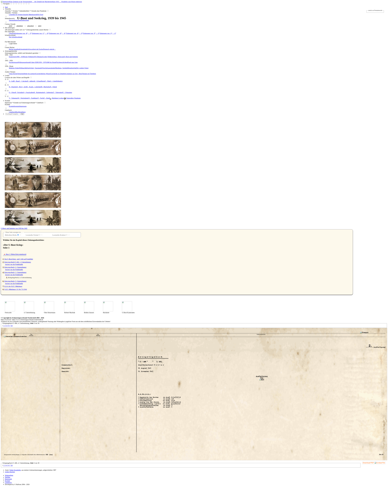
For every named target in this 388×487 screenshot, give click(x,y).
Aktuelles (8, 9)
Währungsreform (23, 62)
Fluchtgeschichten (61, 62)
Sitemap (11, 20)
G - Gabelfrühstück (56, 81)
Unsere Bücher (9, 47)
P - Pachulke (19, 92)
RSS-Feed (40, 14)
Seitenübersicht (10, 18)
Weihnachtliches (24, 68)
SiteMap (7, 477)
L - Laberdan (37, 87)
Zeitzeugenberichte (11, 51)
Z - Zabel (47, 98)
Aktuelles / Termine (11, 13)
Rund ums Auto (72, 62)
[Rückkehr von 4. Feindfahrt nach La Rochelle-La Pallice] (108, 311)
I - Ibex (19, 87)
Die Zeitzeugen (10, 28)
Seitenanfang (9, 475)
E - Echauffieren (39, 81)
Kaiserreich (12, 57)
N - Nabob (53, 87)
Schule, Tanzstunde (36, 68)
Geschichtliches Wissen (42, 74)
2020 (18, 26)
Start (6, 7)
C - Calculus (23, 81)
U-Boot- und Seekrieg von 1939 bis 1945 (14, 228)
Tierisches (20, 74)
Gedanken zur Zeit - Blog (74, 74)
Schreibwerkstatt (10, 35)
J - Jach (24, 87)
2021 (21, 26)
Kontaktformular (14, 106)
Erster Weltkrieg (29, 57)
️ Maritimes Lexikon (57, 98)
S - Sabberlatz (48, 92)
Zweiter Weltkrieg (48, 57)
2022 (29, 26)
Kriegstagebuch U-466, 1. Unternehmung (17, 262)
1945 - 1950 (9, 60)
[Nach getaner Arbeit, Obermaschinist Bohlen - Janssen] (89, 311)
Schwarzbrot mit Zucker (35, 49)
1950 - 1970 (42, 62)
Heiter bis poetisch (29, 74)
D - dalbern (30, 81)
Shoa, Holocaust (59, 57)
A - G (6, 79)
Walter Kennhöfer (15, 470)
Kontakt (7, 101)
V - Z (6, 96)
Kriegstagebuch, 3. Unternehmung (15, 272)
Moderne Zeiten (14, 68)
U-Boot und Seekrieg (71, 57)
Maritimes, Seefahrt (61, 68)
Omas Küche (13, 74)
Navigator (6, 4)
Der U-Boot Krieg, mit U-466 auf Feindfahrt (18, 259)
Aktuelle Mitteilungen (30, 14)
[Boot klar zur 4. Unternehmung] (29, 311)
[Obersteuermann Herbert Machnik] (49, 311)
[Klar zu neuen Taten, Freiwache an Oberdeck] (10, 311)
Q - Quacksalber (28, 92)
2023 (32, 26)
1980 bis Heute (51, 62)
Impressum (17, 20)
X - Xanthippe (33, 98)
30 (12, 326)
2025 (39, 26)
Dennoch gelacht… (49, 49)
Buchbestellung (21, 112)
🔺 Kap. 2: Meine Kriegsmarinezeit (14, 254)
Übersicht (12, 33)
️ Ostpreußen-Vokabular (73, 98)
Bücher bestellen (14, 49)
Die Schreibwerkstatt (15, 37)
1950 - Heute (9, 66)
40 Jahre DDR (33, 62)
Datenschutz (25, 20)
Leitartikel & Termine (16, 14)
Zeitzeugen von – (23, 33)
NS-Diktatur (38, 57)
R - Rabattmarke (39, 92)
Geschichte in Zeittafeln (58, 74)
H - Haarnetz (13, 87)
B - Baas (16, 81)
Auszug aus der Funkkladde (14, 264)
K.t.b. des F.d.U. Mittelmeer (13, 286)
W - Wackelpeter (23, 98)
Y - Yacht (41, 98)
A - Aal (11, 81)
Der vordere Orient (82, 68)
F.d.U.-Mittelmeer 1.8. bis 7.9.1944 (15, 289)
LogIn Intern (13, 43)
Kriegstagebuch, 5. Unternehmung (15, 281)
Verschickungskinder (48, 68)
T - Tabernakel (58, 92)
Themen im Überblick (89, 74)
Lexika (7, 75)
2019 (10, 26)
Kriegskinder (24, 49)
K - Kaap (30, 87)
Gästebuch (8, 110)
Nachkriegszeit (13, 62)
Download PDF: (369, 463)
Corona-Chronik (10, 24)
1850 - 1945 (9, 55)
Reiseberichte (72, 68)
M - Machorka (45, 87)
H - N (7, 85)
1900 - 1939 (20, 57)
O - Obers (12, 92)
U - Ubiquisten (67, 92)
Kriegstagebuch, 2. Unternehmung (15, 267)
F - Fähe (47, 81)
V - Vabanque (13, 98)
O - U (7, 91)
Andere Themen (10, 72)
